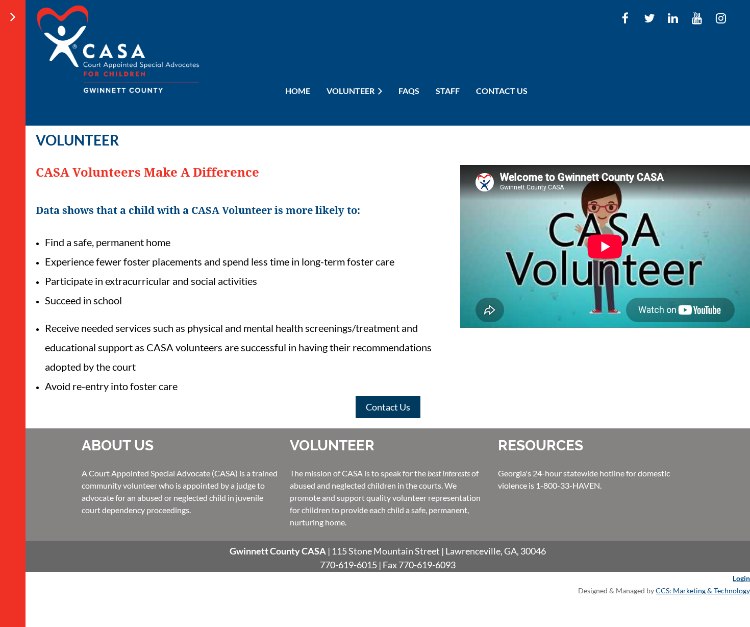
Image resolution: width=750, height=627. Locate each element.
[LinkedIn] (673, 18)
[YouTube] (697, 18)
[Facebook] (625, 18)
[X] (649, 18)
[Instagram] (721, 18)
